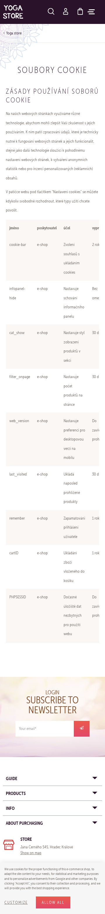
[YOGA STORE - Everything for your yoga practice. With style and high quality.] (13, 12)
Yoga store (14, 33)
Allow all (53, 902)
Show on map (30, 852)
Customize (16, 902)
